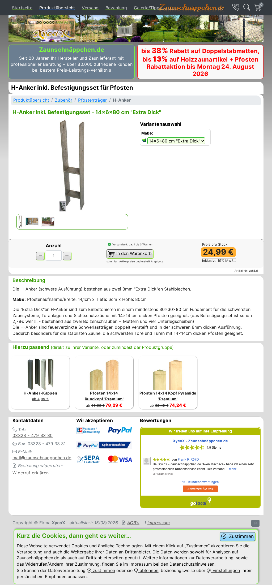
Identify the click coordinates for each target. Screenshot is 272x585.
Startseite (22, 7)
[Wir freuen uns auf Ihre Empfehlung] (200, 468)
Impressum (158, 522)
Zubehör (63, 100)
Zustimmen (241, 536)
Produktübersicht (58, 7)
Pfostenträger (92, 100)
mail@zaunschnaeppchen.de (41, 457)
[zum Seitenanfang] (255, 523)
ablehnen (148, 570)
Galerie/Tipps (148, 7)
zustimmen (103, 570)
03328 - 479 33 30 (32, 435)
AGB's (133, 522)
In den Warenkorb (133, 253)
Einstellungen (225, 570)
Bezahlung (116, 7)
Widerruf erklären (30, 472)
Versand (90, 7)
